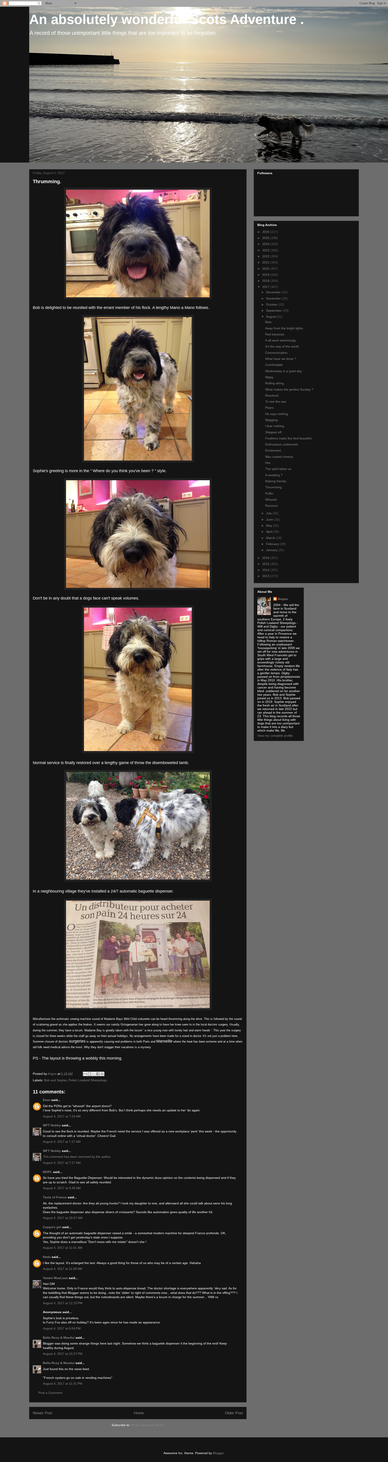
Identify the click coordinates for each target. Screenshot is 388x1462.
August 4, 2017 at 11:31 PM (62, 1383)
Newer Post (42, 1413)
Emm (46, 1100)
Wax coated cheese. (279, 456)
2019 (266, 274)
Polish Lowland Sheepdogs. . (89, 1080)
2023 (266, 250)
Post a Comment (50, 1393)
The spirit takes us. (278, 469)
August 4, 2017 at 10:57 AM (62, 1218)
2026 (266, 232)
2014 (266, 570)
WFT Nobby (52, 1125)
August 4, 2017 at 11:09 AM (62, 1269)
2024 (266, 244)
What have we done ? (280, 359)
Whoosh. (271, 499)
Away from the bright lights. (284, 328)
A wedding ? (273, 475)
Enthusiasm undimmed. (282, 444)
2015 (266, 564)
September (274, 310)
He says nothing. (277, 414)
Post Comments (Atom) (147, 1425)
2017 (266, 287)
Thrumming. (273, 487)
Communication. (276, 352)
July (269, 513)
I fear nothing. (275, 426)
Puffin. (269, 493)
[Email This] (85, 1074)
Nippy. (269, 377)
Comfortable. (274, 365)
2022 (266, 256)
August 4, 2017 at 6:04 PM (62, 1328)
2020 (266, 268)
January (272, 550)
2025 (266, 238)
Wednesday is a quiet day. (283, 371)
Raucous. (272, 505)
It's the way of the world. (282, 346)
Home (139, 1413)
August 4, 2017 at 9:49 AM (62, 1188)
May (269, 525)
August (271, 316)
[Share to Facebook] (98, 1074)
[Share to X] (93, 1074)
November (274, 298)
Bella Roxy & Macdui (59, 1337)
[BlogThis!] (89, 1074)
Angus (283, 599)
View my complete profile (275, 735)
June (270, 519)
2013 (266, 576)
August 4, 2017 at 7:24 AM (62, 1116)
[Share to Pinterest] (102, 1074)
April (269, 531)
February (273, 544)
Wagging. (271, 420)
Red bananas (274, 334)
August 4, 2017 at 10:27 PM (62, 1354)
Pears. (269, 407)
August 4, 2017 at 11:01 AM (62, 1247)
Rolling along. (274, 383)
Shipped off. (273, 432)
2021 (266, 262)
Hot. (268, 463)
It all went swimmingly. (281, 340)
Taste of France (55, 1197)
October (272, 304)
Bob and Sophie (55, 1080)
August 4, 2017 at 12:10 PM (62, 1303)
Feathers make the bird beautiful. (288, 438)
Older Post (234, 1413)
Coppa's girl (52, 1227)
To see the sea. (276, 401)
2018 (266, 280)
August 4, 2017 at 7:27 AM (62, 1141)
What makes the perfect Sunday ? (289, 389)
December (274, 292)
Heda (47, 1257)
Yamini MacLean (55, 1278)
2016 (266, 558)
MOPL (47, 1172)
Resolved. (272, 395)
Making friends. (276, 481)
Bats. (268, 322)
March (271, 538)
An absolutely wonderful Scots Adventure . (166, 19)
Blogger (218, 1453)
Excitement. (273, 450)
